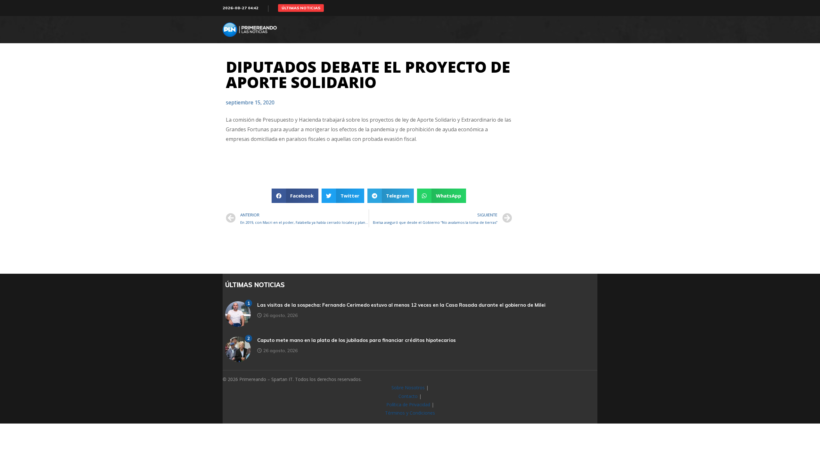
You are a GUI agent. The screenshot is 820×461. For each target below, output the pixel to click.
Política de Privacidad (408, 404)
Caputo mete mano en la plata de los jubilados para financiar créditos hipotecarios (356, 340)
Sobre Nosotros (408, 387)
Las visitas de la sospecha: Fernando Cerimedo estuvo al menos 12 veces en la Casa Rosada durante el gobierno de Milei (401, 305)
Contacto (408, 396)
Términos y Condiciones (410, 413)
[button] (301, 8)
